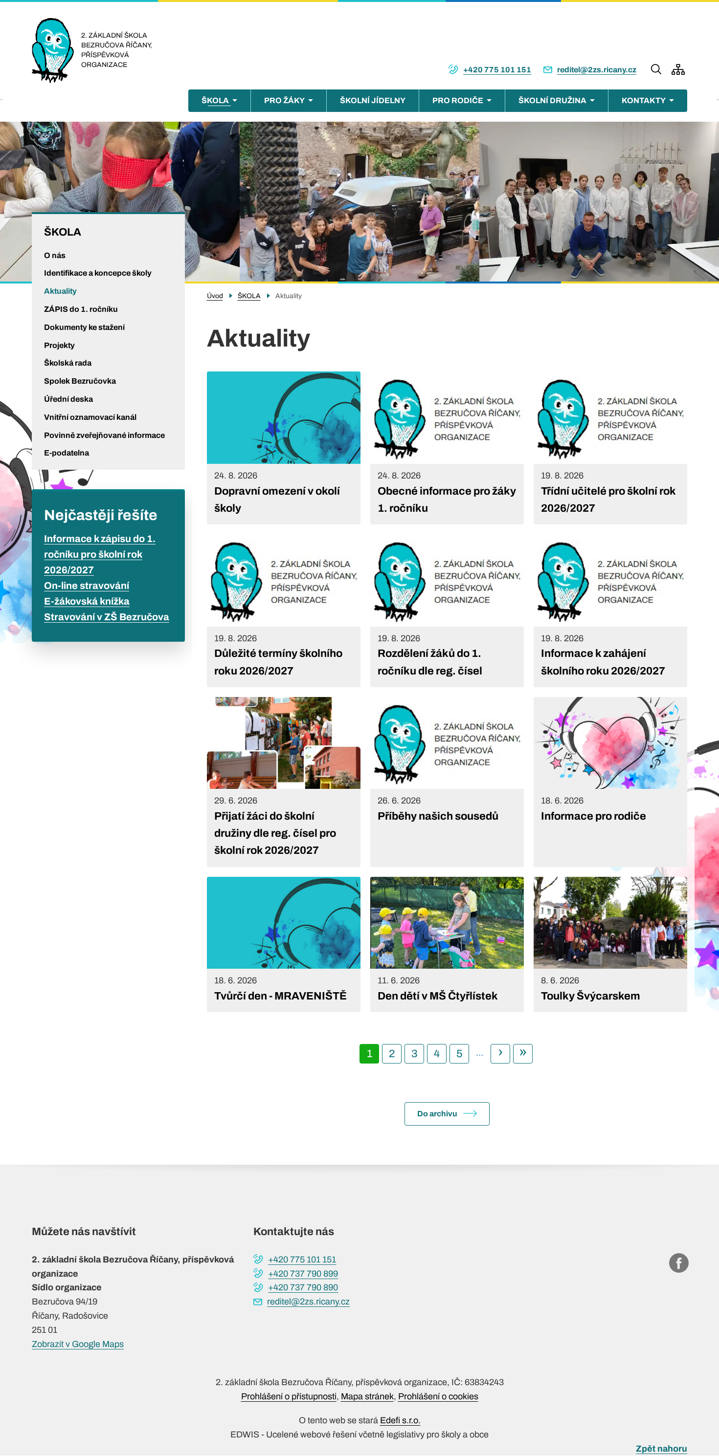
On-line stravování (86, 585)
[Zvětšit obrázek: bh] (120, 202)
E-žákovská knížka (87, 601)
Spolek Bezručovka (80, 381)
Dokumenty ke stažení (84, 327)
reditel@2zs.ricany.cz (596, 69)
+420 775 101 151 (497, 69)
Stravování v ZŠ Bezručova (106, 616)
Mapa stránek (367, 1396)
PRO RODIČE (457, 100)
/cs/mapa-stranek (678, 69)
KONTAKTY (644, 100)
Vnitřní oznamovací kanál (90, 417)
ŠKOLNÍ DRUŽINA (552, 100)
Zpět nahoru (661, 1449)
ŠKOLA (215, 100)
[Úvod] (56, 50)
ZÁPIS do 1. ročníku (81, 309)
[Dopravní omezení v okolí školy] (283, 447)
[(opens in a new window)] (679, 1263)
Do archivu (437, 1113)
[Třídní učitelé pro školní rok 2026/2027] (610, 447)
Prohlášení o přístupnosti (289, 1396)
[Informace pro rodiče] (610, 782)
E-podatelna (66, 453)
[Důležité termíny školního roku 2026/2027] (283, 610)
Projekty (59, 345)
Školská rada (67, 363)
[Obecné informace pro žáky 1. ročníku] (447, 447)
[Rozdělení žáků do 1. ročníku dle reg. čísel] (447, 610)
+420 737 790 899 (303, 1274)
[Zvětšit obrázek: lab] (599, 202)
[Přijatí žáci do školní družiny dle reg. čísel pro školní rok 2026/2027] (283, 782)
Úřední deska (68, 399)
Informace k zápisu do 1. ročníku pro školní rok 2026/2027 (100, 554)
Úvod (215, 296)
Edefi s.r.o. (400, 1420)
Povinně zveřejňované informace (104, 435)
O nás (55, 255)
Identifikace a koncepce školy (98, 273)
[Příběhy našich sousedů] (447, 782)
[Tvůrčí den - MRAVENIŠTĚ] (283, 944)
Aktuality (60, 291)
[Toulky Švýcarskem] (610, 944)
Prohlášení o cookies (438, 1396)
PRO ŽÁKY (284, 100)
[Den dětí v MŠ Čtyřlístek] (447, 944)
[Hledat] (656, 69)
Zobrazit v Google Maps (78, 1344)
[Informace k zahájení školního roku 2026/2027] (610, 610)
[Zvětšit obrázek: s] (359, 202)
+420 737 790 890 (303, 1287)
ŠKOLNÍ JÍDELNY (372, 100)
